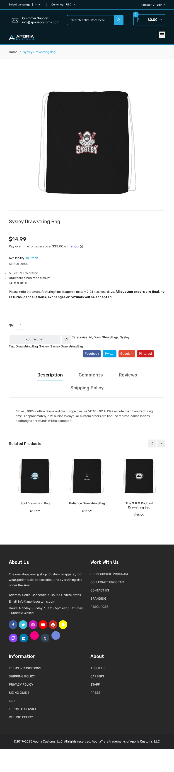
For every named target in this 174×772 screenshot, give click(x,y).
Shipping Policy (87, 388)
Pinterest (145, 354)
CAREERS (97, 676)
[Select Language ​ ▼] (39, 4)
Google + (126, 354)
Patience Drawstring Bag (87, 503)
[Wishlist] (66, 339)
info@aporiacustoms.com (36, 601)
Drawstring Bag (27, 346)
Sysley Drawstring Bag (66, 346)
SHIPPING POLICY (22, 676)
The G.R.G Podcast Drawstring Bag (139, 505)
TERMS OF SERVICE (23, 709)
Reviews (128, 375)
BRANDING (98, 599)
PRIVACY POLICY (21, 684)
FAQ (11, 701)
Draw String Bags (106, 337)
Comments (91, 375)
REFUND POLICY (21, 717)
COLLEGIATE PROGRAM (107, 582)
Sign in (161, 4)
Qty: (12, 325)
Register (146, 4)
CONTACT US (99, 590)
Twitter (110, 354)
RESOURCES (99, 607)
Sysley (125, 337)
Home (13, 52)
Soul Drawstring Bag (35, 503)
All (90, 337)
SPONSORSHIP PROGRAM (109, 574)
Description (50, 375)
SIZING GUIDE (19, 693)
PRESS (95, 693)
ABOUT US (98, 668)
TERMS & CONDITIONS (25, 668)
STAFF (95, 684)
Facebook (92, 354)
